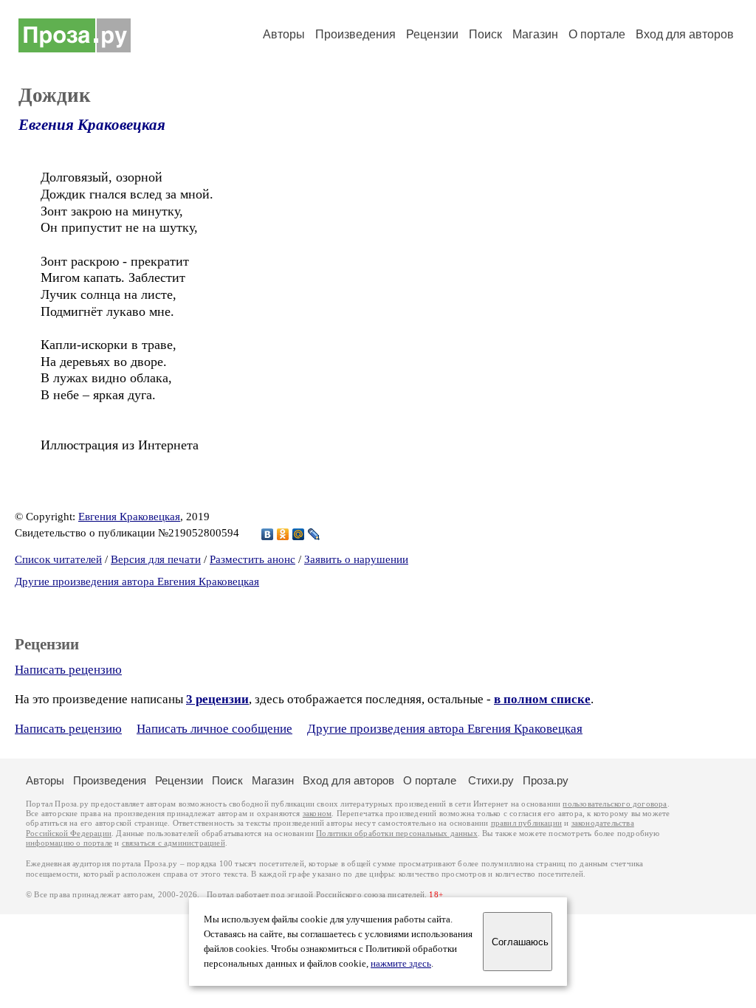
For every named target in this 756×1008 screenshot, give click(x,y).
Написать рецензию (68, 670)
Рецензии (432, 34)
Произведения (355, 34)
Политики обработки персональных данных (397, 833)
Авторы (284, 34)
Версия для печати (156, 559)
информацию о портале (69, 843)
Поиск (485, 34)
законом (317, 813)
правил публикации (526, 823)
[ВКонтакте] (267, 534)
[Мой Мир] (298, 534)
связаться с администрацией (173, 843)
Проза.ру (545, 780)
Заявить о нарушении (356, 559)
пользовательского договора (615, 804)
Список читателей (58, 559)
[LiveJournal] (314, 534)
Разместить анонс (252, 559)
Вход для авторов (685, 34)
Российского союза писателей (370, 895)
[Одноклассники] (283, 534)
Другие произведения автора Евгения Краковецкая (137, 581)
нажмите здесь (401, 964)
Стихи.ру (491, 780)
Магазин (535, 34)
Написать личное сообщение (214, 729)
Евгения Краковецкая (91, 125)
